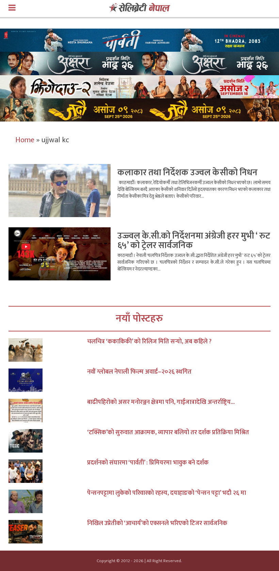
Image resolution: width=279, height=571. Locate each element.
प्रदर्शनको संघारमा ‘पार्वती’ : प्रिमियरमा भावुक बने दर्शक (148, 462)
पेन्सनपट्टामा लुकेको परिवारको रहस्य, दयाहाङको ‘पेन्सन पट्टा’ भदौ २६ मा (166, 493)
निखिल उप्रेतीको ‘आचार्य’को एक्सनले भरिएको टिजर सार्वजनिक (157, 523)
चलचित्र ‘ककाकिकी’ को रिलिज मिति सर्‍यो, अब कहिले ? (149, 341)
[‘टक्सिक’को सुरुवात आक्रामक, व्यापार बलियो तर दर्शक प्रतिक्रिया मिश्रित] (48, 441)
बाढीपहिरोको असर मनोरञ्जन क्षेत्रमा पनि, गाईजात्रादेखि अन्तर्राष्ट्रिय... (161, 402)
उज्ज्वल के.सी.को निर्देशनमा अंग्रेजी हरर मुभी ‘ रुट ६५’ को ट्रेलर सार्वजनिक (193, 241)
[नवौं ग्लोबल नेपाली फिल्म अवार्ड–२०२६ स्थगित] (48, 380)
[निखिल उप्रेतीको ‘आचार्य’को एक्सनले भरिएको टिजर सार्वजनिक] (48, 531)
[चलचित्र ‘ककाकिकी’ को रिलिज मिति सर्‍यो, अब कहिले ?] (48, 350)
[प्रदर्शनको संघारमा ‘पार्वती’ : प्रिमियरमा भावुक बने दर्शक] (48, 471)
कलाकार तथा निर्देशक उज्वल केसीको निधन (187, 172)
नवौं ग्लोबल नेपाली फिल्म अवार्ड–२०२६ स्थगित (139, 372)
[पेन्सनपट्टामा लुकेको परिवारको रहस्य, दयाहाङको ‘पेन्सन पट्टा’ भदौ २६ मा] (48, 501)
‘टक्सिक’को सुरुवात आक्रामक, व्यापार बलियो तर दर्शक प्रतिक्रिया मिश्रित (168, 432)
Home (24, 140)
